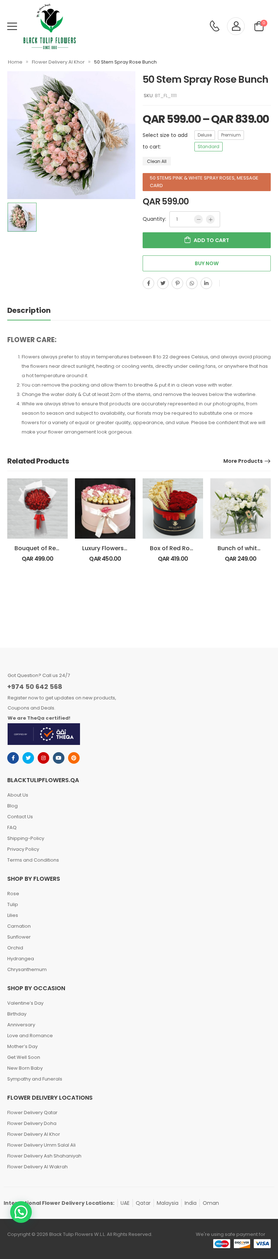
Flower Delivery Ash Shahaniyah (44, 1155)
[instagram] (43, 758)
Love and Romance (30, 1035)
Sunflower (19, 937)
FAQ (12, 827)
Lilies (12, 915)
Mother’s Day (22, 1046)
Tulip (12, 904)
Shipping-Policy (25, 838)
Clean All (157, 161)
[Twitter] (163, 283)
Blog (12, 805)
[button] (21, 1212)
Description (29, 310)
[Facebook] (148, 283)
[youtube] (58, 758)
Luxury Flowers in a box (115, 548)
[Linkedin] (206, 283)
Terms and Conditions (33, 860)
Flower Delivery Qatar (32, 1112)
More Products (243, 461)
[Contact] (214, 26)
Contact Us (20, 816)
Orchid (15, 947)
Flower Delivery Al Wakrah (37, 1166)
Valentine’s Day (25, 1003)
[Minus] (198, 219)
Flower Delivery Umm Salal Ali (41, 1145)
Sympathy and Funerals (34, 1078)
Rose (13, 893)
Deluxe (205, 135)
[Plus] (210, 219)
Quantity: (154, 219)
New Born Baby (25, 1068)
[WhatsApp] (192, 283)
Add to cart (211, 240)
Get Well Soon (23, 1057)
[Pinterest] (177, 283)
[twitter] (28, 758)
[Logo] (50, 26)
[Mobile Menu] (12, 26)
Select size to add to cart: (165, 140)
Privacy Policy (23, 849)
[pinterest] (74, 758)
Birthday (16, 1013)
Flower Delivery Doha (31, 1123)
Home (15, 62)
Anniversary (21, 1024)
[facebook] (13, 758)
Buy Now (207, 263)
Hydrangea (20, 958)
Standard (208, 146)
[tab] (36, 310)
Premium (231, 135)
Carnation (19, 926)
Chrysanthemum (27, 969)
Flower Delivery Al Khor (58, 62)
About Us (17, 795)
